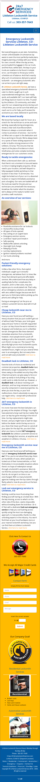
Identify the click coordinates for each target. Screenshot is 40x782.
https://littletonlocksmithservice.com (20, 756)
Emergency (11, 764)
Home (5, 761)
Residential (12, 761)
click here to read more (15, 398)
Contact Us (29, 764)
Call (20, 779)
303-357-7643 (24, 22)
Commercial (22, 761)
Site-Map (29, 766)
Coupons (20, 764)
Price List (21, 766)
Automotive (33, 761)
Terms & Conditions (9, 766)
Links (36, 766)
